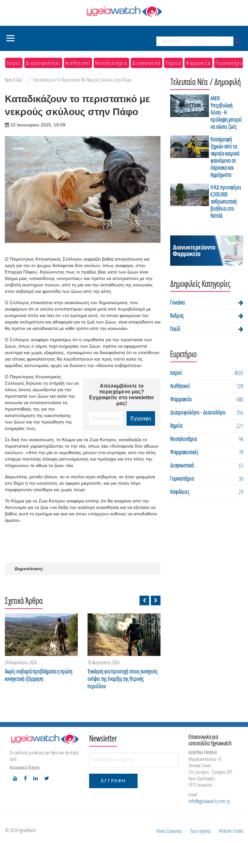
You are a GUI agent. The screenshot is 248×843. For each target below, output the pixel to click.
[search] (239, 41)
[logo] (44, 739)
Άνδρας (177, 315)
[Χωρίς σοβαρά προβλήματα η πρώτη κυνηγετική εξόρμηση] (41, 634)
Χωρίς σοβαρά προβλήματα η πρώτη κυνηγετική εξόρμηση (38, 675)
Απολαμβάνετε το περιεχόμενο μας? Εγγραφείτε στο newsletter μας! (121, 394)
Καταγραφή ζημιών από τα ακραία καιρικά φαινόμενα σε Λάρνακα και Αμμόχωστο (225, 156)
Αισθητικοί (78, 62)
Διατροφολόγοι (43, 62)
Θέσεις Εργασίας (169, 831)
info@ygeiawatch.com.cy (209, 801)
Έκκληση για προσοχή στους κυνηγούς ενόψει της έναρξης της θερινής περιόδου (123, 679)
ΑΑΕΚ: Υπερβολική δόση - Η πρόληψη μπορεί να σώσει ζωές (226, 112)
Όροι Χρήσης (200, 831)
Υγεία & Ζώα (13, 80)
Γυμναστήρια (230, 62)
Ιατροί (14, 62)
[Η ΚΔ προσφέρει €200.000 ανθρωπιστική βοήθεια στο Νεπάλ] (189, 202)
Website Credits (231, 831)
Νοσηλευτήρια (111, 62)
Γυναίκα (177, 302)
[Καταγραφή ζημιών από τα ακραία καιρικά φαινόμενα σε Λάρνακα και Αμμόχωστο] (189, 157)
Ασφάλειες (179, 491)
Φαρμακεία (198, 62)
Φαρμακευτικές (184, 452)
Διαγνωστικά (146, 62)
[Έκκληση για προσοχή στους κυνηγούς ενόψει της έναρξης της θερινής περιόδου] (124, 634)
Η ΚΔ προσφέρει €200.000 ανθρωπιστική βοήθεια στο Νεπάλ (226, 201)
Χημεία (173, 62)
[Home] (124, 11)
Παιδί (175, 328)
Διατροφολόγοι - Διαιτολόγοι (198, 412)
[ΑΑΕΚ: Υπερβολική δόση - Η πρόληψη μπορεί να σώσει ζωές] (189, 113)
